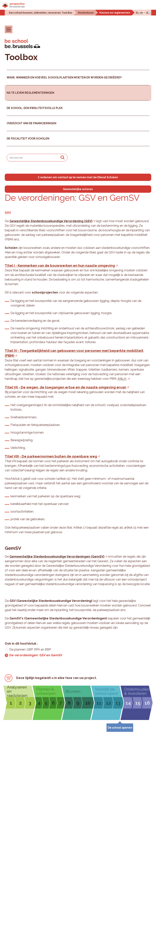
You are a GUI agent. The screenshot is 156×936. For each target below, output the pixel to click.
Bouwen (73, 691)
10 (88, 703)
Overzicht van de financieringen (31, 123)
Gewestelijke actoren (78, 189)
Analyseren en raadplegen (17, 691)
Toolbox (21, 57)
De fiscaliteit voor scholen (28, 138)
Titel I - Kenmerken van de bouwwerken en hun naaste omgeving (60, 266)
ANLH (122, 379)
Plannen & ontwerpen (46, 691)
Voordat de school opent (106, 691)
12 (108, 703)
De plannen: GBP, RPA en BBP (30, 649)
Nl (144, 12)
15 (137, 703)
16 (147, 703)
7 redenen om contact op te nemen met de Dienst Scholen (78, 177)
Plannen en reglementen (114, 12)
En (149, 12)
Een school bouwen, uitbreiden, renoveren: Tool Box (40, 12)
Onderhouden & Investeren (136, 691)
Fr (139, 12)
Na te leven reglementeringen (30, 92)
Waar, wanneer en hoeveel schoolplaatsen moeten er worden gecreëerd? (64, 77)
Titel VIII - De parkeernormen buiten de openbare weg (51, 456)
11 (98, 703)
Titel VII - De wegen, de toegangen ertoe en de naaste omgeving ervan (65, 387)
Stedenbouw (86, 12)
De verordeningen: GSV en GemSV (35, 655)
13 (117, 703)
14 (128, 703)
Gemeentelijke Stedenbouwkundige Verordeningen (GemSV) (57, 556)
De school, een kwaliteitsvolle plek (35, 108)
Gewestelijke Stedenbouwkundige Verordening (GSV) (51, 221)
